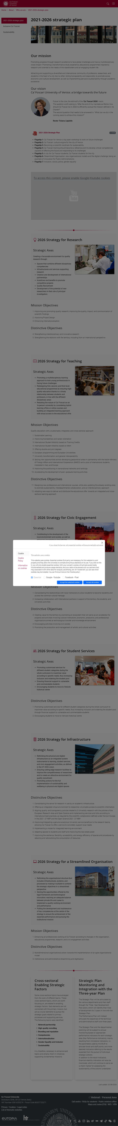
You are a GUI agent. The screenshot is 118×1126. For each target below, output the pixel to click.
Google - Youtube (53, 577)
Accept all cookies (92, 582)
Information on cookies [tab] (23, 566)
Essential (37, 577)
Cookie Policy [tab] (21, 559)
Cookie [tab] (21, 553)
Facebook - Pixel (72, 577)
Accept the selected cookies (70, 582)
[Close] (102, 543)
